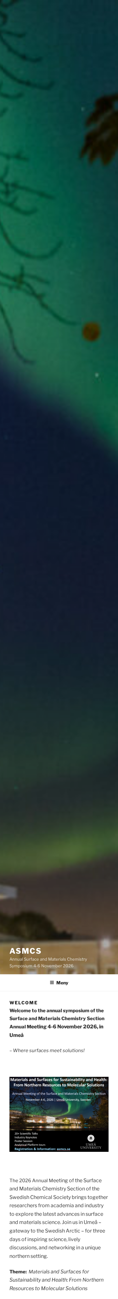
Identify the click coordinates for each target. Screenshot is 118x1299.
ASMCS (25, 951)
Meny (62, 982)
